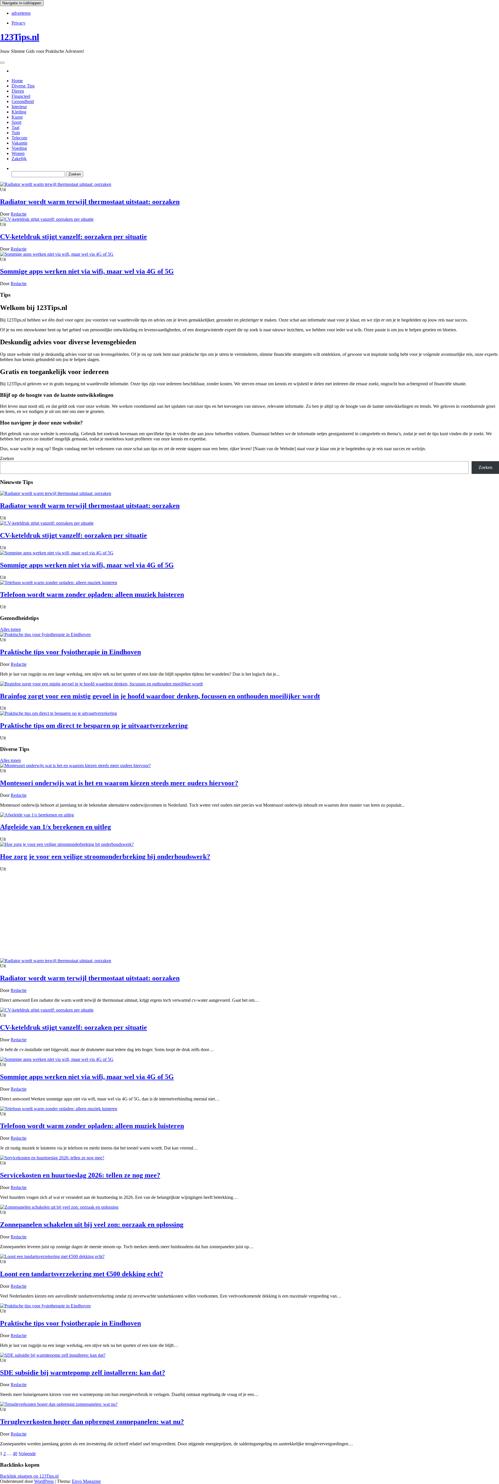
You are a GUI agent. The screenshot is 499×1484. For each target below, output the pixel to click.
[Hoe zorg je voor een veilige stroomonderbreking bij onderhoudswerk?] (67, 844)
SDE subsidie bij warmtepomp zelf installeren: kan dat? (82, 1372)
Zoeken (7, 458)
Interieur (19, 106)
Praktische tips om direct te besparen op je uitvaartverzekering (94, 725)
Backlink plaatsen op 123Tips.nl (29, 1476)
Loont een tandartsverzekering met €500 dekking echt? (81, 1274)
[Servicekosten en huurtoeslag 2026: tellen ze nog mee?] (52, 1157)
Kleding (19, 111)
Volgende (27, 1453)
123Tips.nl (19, 37)
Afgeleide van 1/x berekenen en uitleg (55, 827)
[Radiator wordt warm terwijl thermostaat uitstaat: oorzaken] (55, 184)
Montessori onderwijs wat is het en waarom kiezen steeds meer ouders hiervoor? (119, 783)
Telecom (19, 137)
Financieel (21, 96)
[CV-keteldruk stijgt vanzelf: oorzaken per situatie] (47, 219)
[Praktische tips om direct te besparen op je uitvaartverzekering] (58, 713)
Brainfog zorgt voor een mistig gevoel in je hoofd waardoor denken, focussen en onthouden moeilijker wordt (160, 696)
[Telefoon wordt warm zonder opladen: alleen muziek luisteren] (58, 582)
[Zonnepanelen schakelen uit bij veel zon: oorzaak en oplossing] (59, 1207)
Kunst (17, 117)
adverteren (21, 13)
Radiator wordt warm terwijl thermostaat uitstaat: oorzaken (90, 201)
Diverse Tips (23, 85)
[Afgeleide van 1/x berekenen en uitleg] (37, 814)
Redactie (19, 214)
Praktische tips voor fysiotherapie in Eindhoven (70, 652)
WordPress (44, 1481)
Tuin (16, 132)
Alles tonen (10, 629)
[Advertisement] (249, 914)
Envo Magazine (86, 1481)
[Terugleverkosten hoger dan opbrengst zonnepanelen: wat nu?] (59, 1404)
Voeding (19, 148)
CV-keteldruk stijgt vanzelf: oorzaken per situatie (73, 236)
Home (17, 80)
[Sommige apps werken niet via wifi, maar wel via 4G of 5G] (56, 254)
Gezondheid (23, 101)
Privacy (18, 22)
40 (15, 1453)
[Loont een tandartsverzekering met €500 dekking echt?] (52, 1256)
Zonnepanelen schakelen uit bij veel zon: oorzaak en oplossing (91, 1224)
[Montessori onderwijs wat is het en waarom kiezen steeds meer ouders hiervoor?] (75, 765)
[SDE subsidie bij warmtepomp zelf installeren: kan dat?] (52, 1355)
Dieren (18, 91)
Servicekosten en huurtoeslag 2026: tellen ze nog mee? (80, 1175)
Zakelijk (19, 158)
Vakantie (19, 143)
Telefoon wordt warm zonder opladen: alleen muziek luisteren (92, 594)
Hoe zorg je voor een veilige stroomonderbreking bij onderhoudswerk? (105, 856)
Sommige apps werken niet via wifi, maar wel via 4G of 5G (87, 271)
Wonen (18, 153)
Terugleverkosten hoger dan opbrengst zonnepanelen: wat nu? (92, 1421)
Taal (15, 127)
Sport (16, 122)
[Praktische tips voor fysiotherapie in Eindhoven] (45, 634)
